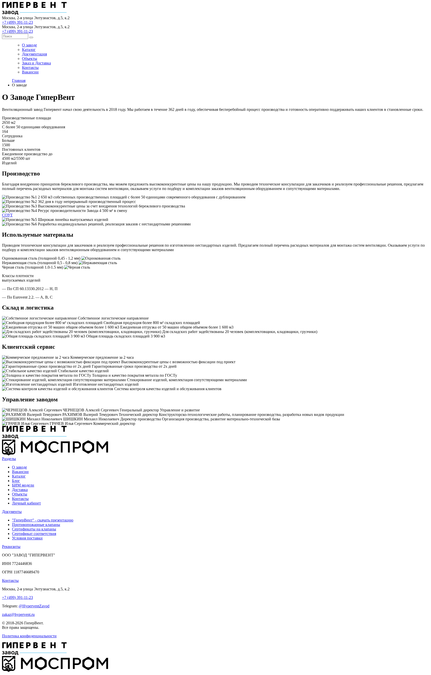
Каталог (29, 49)
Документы (12, 511)
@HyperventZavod (34, 606)
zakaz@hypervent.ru (18, 614)
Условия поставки (27, 538)
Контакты (30, 67)
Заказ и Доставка (36, 63)
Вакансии (30, 72)
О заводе (29, 45)
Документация (34, 54)
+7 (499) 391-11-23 (17, 22)
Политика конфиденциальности (29, 636)
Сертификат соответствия (34, 533)
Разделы (9, 459)
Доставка (20, 490)
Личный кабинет (26, 503)
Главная (18, 80)
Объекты (29, 58)
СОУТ (7, 215)
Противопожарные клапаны (36, 524)
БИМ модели (23, 485)
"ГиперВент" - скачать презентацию (42, 520)
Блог (16, 481)
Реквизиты (11, 546)
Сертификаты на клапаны (34, 529)
